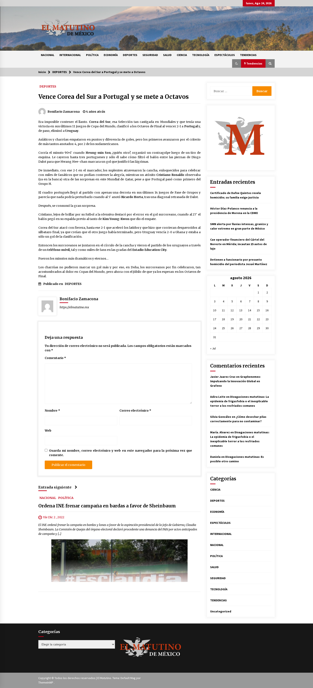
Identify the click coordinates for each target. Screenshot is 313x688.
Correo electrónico (135, 410)
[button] (236, 63)
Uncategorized (220, 611)
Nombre (52, 410)
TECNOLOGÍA (200, 55)
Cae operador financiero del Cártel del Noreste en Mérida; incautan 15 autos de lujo (238, 244)
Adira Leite (217, 397)
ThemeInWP (46, 682)
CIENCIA (182, 55)
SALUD (167, 55)
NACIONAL (47, 55)
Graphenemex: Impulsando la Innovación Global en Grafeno (235, 381)
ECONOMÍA (111, 55)
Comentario (55, 358)
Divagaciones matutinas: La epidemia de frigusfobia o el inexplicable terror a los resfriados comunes (239, 401)
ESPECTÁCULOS (224, 55)
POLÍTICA (92, 55)
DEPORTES (130, 55)
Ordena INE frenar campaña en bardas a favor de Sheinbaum (107, 506)
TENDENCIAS (248, 55)
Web (48, 430)
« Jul (213, 348)
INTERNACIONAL (70, 55)
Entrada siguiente (55, 487)
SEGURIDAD (150, 55)
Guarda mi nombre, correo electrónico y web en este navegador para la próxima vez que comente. (120, 453)
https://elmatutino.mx (74, 307)
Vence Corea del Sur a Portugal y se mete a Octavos (113, 97)
